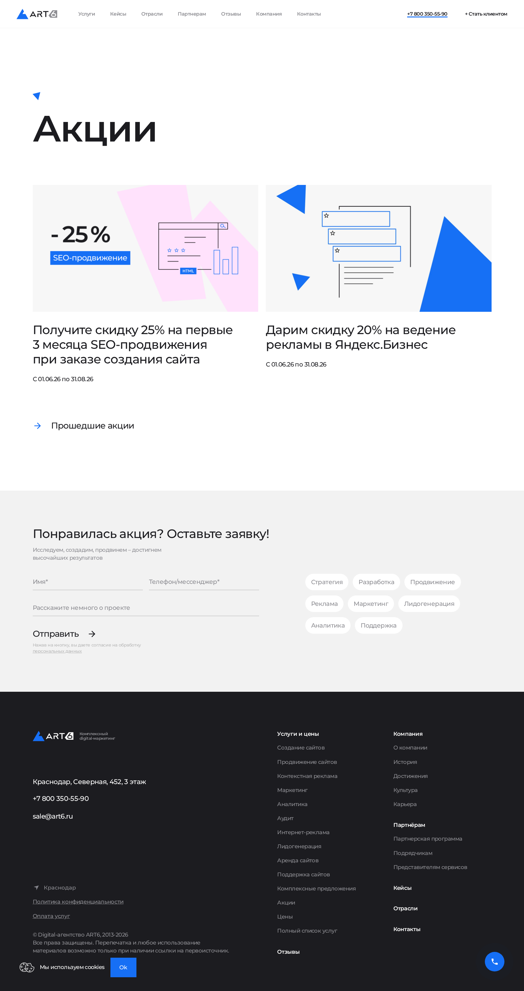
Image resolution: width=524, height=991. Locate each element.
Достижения (410, 776)
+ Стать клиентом (486, 14)
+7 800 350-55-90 (427, 14)
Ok (123, 967)
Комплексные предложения (316, 888)
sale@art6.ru (53, 816)
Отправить (56, 634)
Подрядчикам (412, 853)
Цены (285, 916)
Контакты (309, 14)
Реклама (324, 603)
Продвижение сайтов (307, 762)
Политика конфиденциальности (78, 902)
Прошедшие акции (92, 426)
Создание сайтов (301, 747)
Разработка (376, 582)
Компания (269, 14)
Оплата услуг (51, 916)
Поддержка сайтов (303, 874)
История (405, 762)
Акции (286, 902)
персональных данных (57, 651)
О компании (410, 747)
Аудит (285, 818)
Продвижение (432, 582)
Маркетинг (371, 603)
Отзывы (231, 14)
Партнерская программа (428, 838)
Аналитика (328, 625)
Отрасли (152, 14)
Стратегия (327, 582)
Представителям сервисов (430, 867)
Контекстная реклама (307, 776)
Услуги (86, 14)
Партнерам (192, 14)
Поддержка (379, 625)
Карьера (405, 804)
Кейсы (118, 14)
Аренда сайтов (297, 860)
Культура (405, 790)
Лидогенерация (429, 603)
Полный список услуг (307, 930)
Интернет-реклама (303, 832)
